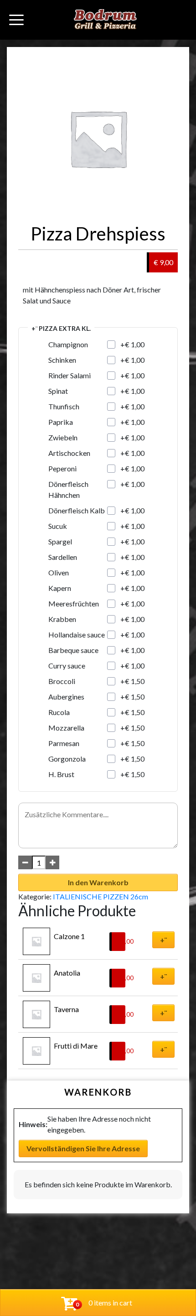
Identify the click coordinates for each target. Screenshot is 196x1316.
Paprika (60, 422)
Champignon (68, 344)
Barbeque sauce (73, 650)
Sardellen (62, 557)
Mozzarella (66, 727)
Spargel (60, 541)
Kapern (59, 588)
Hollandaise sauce (76, 634)
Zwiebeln (62, 437)
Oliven (58, 572)
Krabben (62, 619)
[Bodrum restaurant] (105, 20)
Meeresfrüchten (73, 603)
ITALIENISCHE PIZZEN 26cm (100, 896)
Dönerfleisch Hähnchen (68, 489)
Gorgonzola (67, 758)
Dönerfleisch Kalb (76, 510)
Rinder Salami (69, 375)
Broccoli (61, 681)
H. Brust (61, 774)
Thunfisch (63, 406)
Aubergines (66, 696)
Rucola (59, 712)
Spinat (58, 390)
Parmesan (63, 743)
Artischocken (69, 453)
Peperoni (62, 468)
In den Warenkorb (98, 882)
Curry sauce (66, 665)
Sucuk (57, 526)
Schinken (62, 359)
